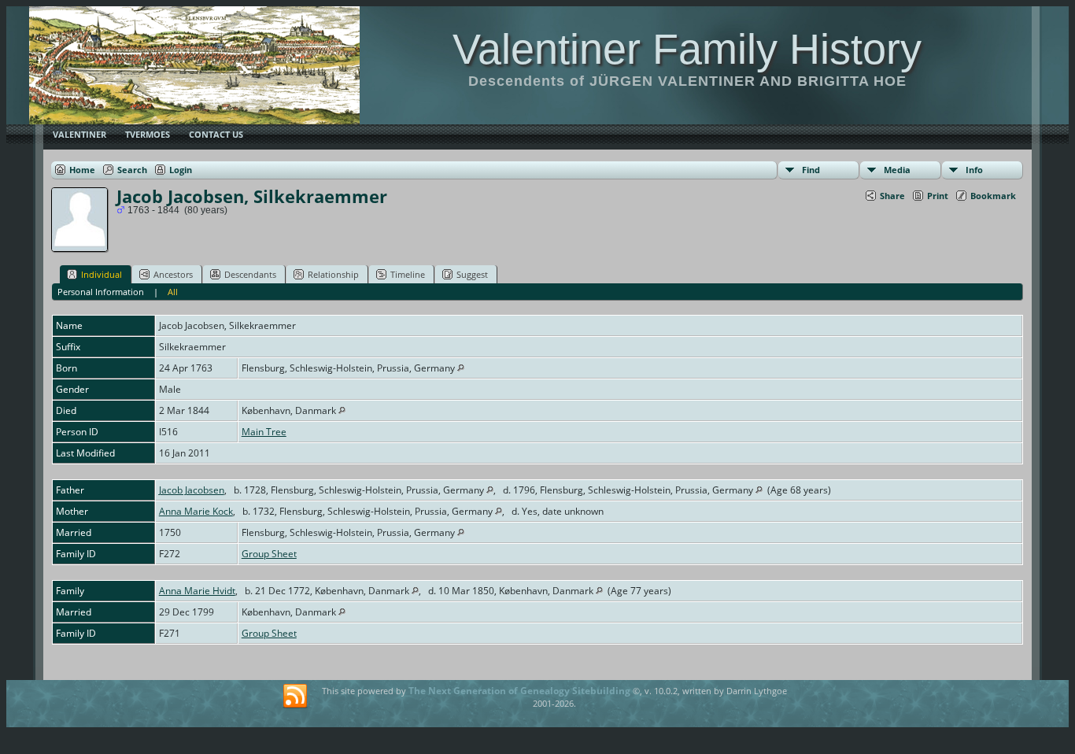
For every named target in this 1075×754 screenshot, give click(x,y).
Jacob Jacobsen (191, 490)
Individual (101, 274)
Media (897, 170)
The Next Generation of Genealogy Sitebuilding (519, 690)
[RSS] (295, 696)
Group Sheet (269, 553)
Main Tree (264, 431)
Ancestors (173, 274)
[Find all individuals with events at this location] (460, 368)
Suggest (472, 274)
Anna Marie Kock (196, 511)
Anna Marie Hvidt (197, 590)
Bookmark (993, 195)
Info (974, 170)
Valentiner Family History (687, 48)
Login (180, 170)
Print (937, 195)
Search (132, 170)
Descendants (250, 274)
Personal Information (100, 292)
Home (82, 170)
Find (811, 170)
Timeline (407, 274)
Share (892, 195)
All (173, 292)
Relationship (333, 274)
